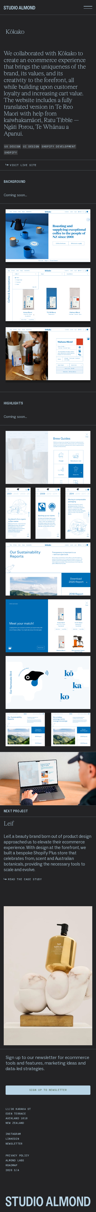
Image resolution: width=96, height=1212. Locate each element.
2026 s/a (12, 1170)
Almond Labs (15, 1160)
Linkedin (12, 1138)
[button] (88, 7)
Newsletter (14, 1143)
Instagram (13, 1133)
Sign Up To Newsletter (48, 1090)
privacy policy (17, 1155)
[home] (19, 7)
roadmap (11, 1165)
